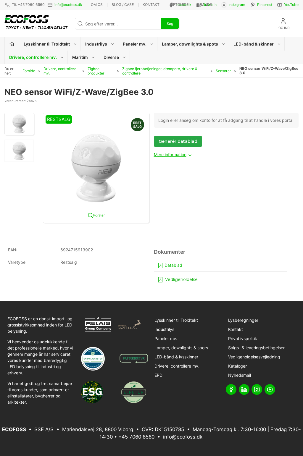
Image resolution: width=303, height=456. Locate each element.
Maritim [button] (80, 57)
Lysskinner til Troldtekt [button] (47, 43)
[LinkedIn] (244, 389)
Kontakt (151, 4)
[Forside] (12, 44)
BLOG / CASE (123, 4)
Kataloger (237, 365)
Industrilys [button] (96, 43)
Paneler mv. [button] (134, 43)
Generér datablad (178, 141)
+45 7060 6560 (136, 437)
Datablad (172, 265)
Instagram (236, 4)
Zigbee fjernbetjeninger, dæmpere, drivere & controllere (159, 71)
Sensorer (223, 71)
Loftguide (178, 4)
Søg (170, 23)
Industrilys (164, 329)
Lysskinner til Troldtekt (176, 320)
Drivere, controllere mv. (59, 71)
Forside (28, 71)
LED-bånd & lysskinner (176, 356)
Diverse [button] (111, 57)
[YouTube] (270, 389)
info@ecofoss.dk (68, 4)
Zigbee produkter (96, 71)
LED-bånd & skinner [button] (253, 43)
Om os (97, 4)
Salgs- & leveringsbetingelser (256, 347)
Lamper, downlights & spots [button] (190, 43)
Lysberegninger (243, 320)
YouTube (291, 4)
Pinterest (264, 4)
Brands (204, 4)
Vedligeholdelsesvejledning (254, 356)
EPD (158, 375)
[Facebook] (231, 389)
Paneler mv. (165, 338)
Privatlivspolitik (242, 338)
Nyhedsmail (239, 375)
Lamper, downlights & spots (181, 347)
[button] (19, 124)
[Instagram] (257, 389)
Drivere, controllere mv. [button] (33, 57)
